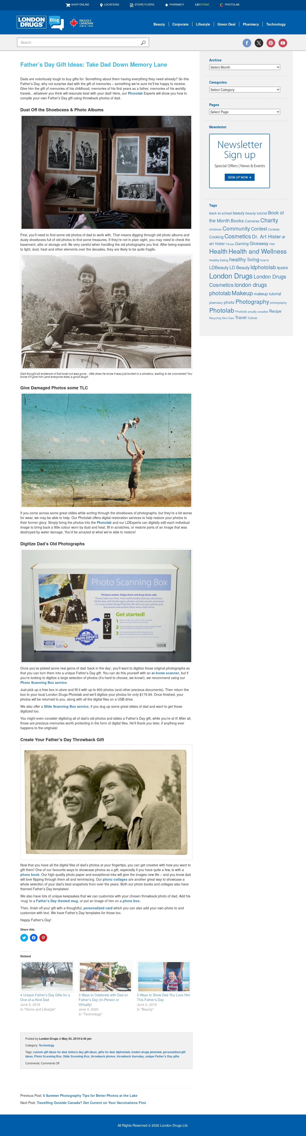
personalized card (98, 908)
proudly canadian (258, 311)
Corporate (180, 24)
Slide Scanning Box (76, 1056)
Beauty (159, 24)
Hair (272, 244)
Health (218, 251)
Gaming (242, 243)
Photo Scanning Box (48, 1056)
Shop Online (80, 4)
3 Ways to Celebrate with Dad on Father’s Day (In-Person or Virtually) (103, 999)
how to (264, 260)
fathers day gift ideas (82, 1052)
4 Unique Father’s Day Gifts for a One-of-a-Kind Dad (45, 997)
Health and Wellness (258, 251)
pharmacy (216, 302)
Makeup (242, 293)
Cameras (252, 220)
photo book (29, 874)
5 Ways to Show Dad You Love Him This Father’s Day (163, 997)
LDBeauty (219, 267)
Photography (252, 301)
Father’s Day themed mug (57, 900)
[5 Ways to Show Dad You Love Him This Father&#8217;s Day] (164, 976)
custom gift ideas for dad (50, 1052)
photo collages (115, 879)
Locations (111, 4)
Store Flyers (144, 4)
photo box (131, 900)
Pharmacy (176, 4)
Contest (259, 228)
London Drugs (231, 275)
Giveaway (259, 243)
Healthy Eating (218, 260)
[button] (106, 172)
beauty (239, 213)
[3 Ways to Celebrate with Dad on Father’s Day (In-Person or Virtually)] (105, 976)
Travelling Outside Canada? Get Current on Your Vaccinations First (91, 1102)
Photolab (135, 93)
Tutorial (252, 318)
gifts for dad (106, 1052)
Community (236, 228)
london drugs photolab (146, 1052)
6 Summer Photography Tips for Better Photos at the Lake (90, 1095)
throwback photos (103, 1056)
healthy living (244, 259)
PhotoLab (232, 4)
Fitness (230, 244)
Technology (276, 24)
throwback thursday (130, 1056)
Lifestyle (203, 24)
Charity (269, 220)
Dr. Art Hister (266, 236)
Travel (240, 317)
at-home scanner (165, 672)
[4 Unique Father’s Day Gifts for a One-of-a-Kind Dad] (47, 976)
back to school (220, 212)
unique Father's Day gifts (162, 1056)
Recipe (275, 311)
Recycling (215, 318)
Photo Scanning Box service (43, 682)
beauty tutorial (256, 213)
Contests (273, 229)
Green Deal (226, 24)
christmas (215, 229)
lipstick (282, 267)
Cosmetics (237, 236)
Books (237, 220)
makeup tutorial (267, 293)
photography (278, 302)
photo (229, 302)
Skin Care (228, 318)
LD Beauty (240, 267)
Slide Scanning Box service (66, 706)
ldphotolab (123, 1052)
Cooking (216, 237)
